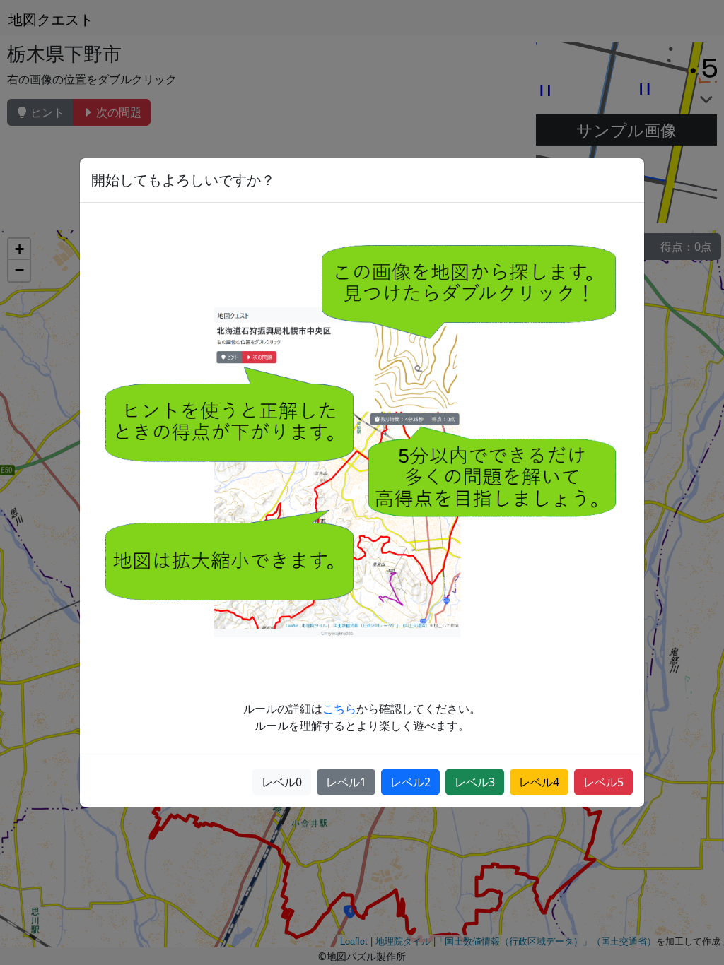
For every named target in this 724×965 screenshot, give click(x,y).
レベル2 (410, 782)
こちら (339, 708)
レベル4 (539, 782)
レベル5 (603, 782)
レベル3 (475, 782)
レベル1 (346, 782)
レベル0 (282, 782)
